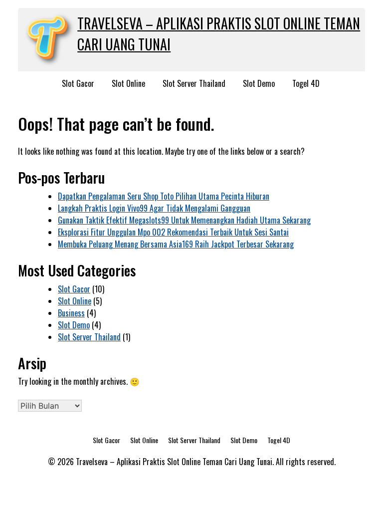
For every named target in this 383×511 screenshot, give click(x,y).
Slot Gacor (78, 83)
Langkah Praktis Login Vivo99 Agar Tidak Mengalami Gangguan (154, 208)
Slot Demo (259, 83)
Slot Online (128, 83)
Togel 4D (306, 83)
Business (71, 313)
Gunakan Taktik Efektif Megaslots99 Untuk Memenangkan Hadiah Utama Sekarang (184, 220)
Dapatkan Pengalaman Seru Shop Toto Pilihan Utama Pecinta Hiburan (163, 196)
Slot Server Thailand (194, 83)
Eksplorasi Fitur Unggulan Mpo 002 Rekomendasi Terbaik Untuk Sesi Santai (173, 232)
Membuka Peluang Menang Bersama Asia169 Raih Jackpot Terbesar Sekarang (176, 244)
